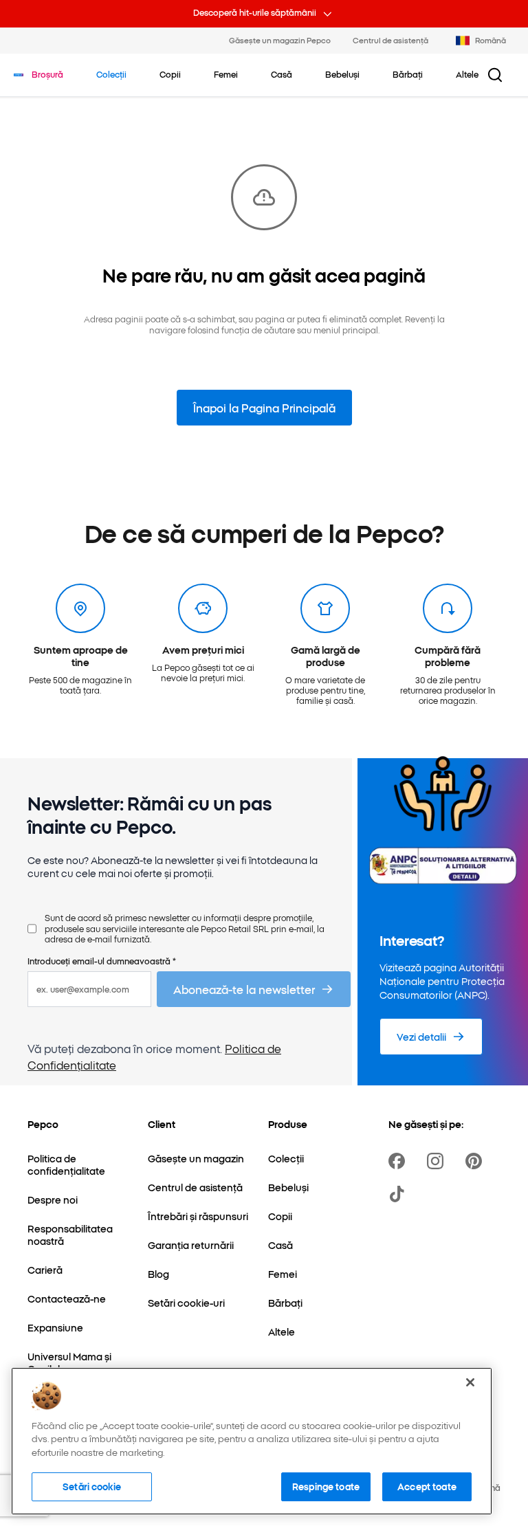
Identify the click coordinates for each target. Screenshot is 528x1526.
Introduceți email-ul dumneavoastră (102, 960)
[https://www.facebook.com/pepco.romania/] (399, 1161)
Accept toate (426, 1486)
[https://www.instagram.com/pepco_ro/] (438, 1161)
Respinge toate (326, 1486)
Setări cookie (92, 1486)
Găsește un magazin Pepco (280, 39)
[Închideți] (470, 1382)
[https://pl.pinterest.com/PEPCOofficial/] (476, 1161)
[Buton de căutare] (495, 75)
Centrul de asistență (390, 39)
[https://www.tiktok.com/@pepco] (399, 1194)
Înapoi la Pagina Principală (264, 407)
